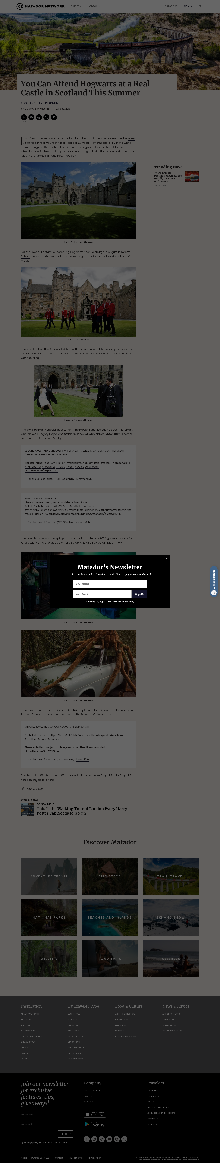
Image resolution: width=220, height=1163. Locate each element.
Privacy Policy (128, 601)
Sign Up (139, 594)
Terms (114, 601)
